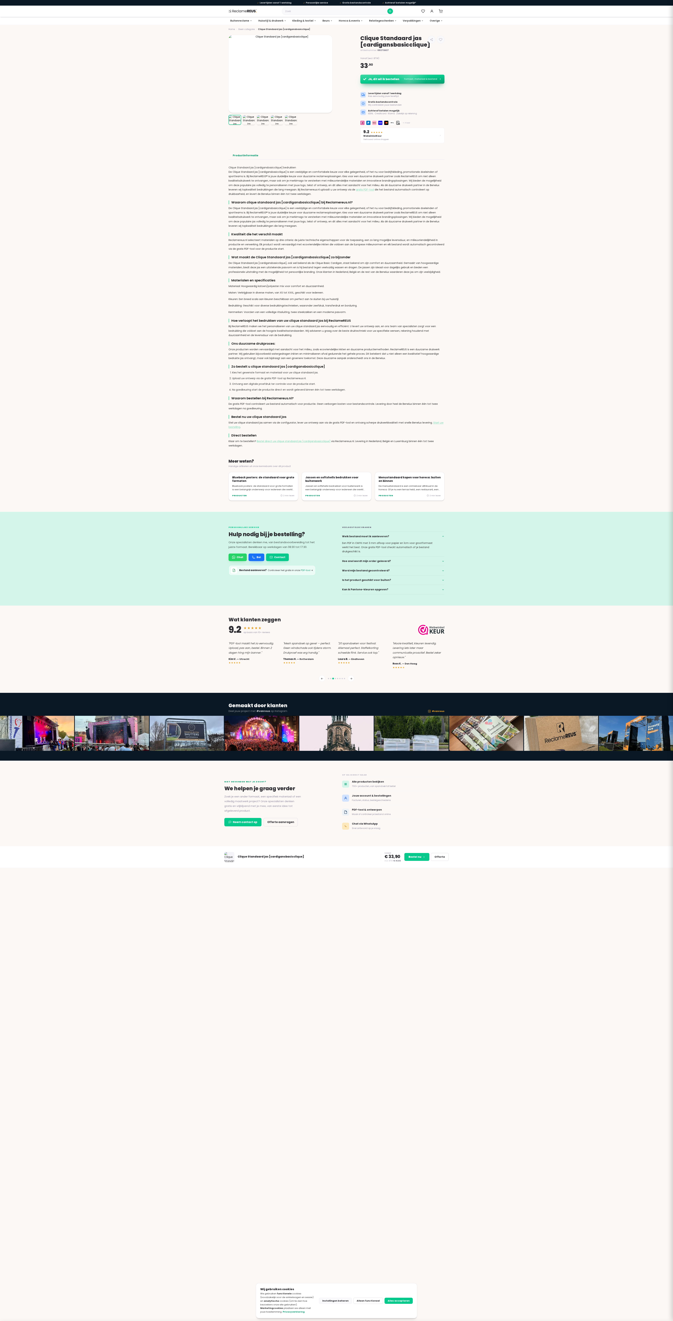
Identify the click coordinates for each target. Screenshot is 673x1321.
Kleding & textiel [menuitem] (302, 20)
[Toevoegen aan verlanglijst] (440, 39)
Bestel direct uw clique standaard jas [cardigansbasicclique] (293, 441)
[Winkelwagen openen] (440, 11)
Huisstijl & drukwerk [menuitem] (270, 20)
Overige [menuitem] (435, 20)
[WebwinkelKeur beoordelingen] (431, 630)
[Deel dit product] (431, 39)
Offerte (439, 857)
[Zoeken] (390, 11)
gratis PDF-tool (365, 189)
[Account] (432, 11)
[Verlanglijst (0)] (423, 11)
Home (232, 29)
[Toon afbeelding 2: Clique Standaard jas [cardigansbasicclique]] (249, 120)
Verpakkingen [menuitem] (412, 20)
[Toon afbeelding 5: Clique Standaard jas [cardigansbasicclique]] (291, 120)
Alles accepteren (399, 1300)
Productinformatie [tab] (245, 155)
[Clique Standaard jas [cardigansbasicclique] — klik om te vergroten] (280, 74)
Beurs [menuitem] (326, 20)
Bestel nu (415, 857)
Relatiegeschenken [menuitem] (381, 20)
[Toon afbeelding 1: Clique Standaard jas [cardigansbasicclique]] (235, 120)
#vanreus (438, 711)
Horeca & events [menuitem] (349, 20)
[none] (241, 21)
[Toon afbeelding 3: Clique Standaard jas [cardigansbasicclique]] (263, 120)
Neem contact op (245, 822)
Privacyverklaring (294, 1311)
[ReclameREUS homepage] (243, 11)
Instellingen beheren (335, 1300)
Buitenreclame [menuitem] (239, 20)
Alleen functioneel (368, 1300)
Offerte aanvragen (280, 822)
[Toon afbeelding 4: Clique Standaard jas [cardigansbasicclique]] (277, 120)
